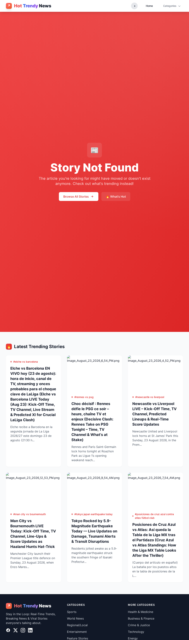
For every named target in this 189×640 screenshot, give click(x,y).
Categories (170, 5)
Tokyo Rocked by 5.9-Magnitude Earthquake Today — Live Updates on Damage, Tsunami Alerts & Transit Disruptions (94, 531)
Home (149, 5)
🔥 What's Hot (116, 196)
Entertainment (77, 632)
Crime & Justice (139, 625)
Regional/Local (77, 625)
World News (75, 618)
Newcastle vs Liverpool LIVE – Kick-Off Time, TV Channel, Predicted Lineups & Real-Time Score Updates (154, 414)
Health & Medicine (140, 612)
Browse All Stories (76, 196)
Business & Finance (141, 618)
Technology (136, 632)
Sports (71, 612)
